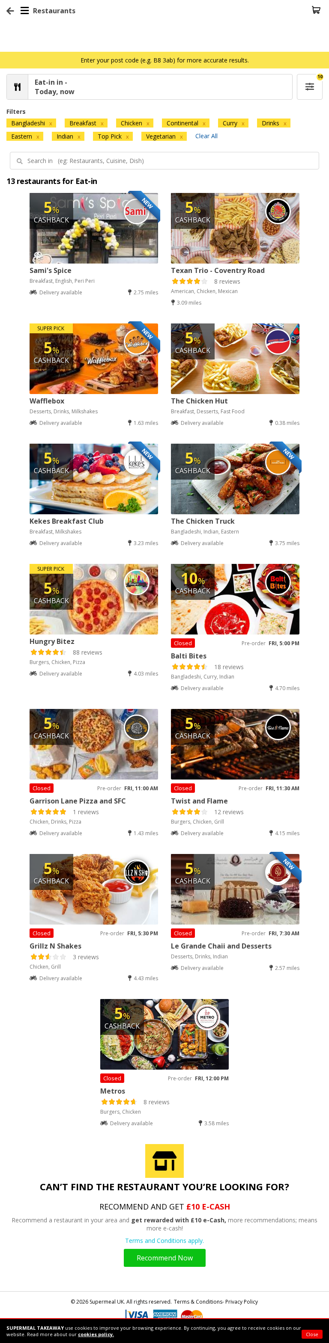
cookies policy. (96, 1334)
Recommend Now (165, 1258)
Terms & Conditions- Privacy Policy (216, 1301)
